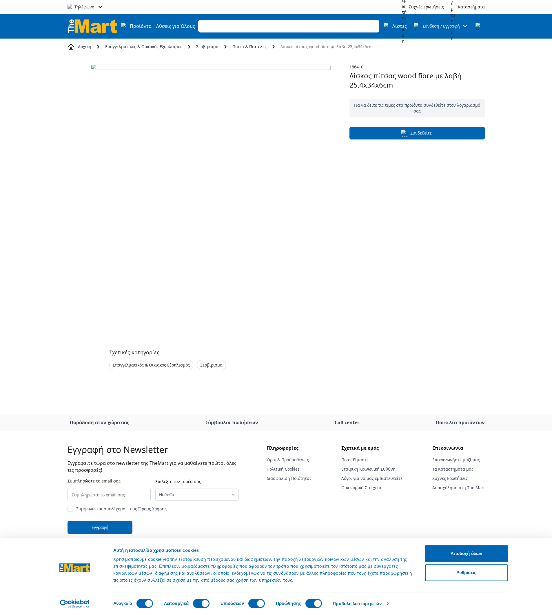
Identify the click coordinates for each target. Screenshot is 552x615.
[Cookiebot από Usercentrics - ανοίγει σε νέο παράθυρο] (74, 603)
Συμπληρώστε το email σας (94, 481)
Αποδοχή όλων (466, 553)
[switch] (201, 603)
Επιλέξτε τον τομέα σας (178, 481)
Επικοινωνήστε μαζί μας (456, 459)
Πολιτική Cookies (283, 469)
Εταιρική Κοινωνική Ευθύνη (368, 469)
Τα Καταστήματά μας (452, 469)
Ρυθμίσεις (466, 572)
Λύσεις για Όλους (175, 26)
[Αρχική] (92, 26)
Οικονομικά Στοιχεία (361, 487)
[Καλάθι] (479, 26)
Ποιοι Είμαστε (355, 459)
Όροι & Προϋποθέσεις (288, 459)
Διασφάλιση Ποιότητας (289, 478)
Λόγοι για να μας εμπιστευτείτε (371, 478)
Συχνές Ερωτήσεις (450, 478)
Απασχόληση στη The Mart (458, 487)
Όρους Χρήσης (152, 508)
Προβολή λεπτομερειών (357, 603)
